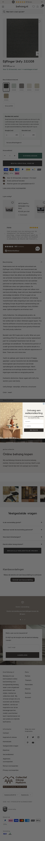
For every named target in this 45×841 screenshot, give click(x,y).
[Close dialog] (44, 404)
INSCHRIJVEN (34, 430)
